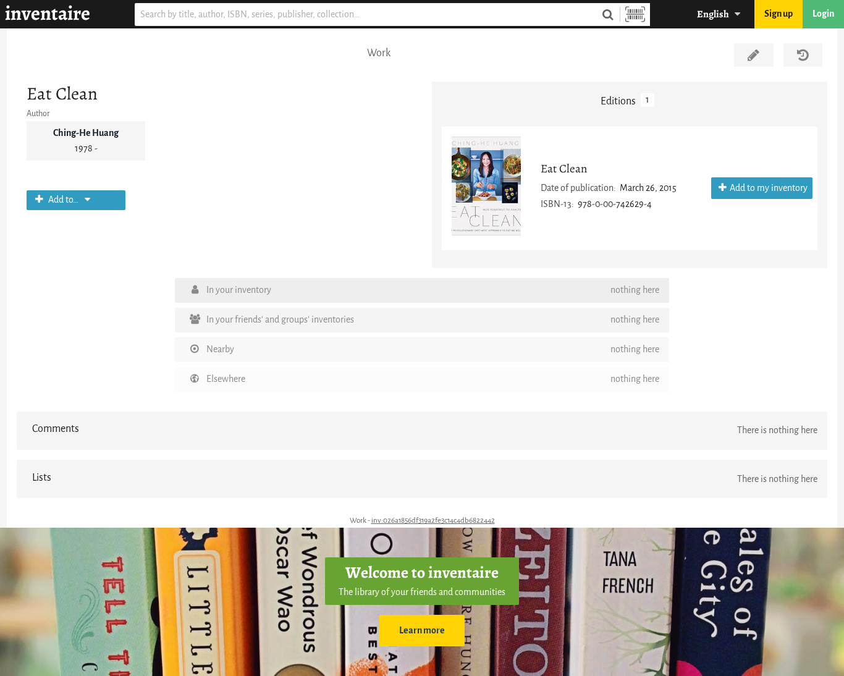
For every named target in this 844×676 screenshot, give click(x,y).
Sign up (778, 14)
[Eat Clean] (486, 186)
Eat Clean (564, 168)
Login (823, 14)
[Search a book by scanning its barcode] (635, 14)
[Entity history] (802, 55)
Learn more (422, 630)
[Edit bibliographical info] (753, 55)
